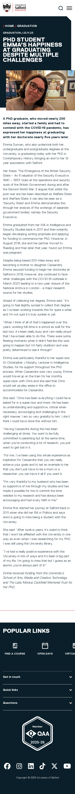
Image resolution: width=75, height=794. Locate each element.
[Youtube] (67, 766)
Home (9, 26)
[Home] (14, 11)
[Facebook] (7, 766)
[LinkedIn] (31, 766)
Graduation (27, 26)
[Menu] (69, 8)
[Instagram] (19, 766)
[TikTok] (42, 766)
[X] (54, 766)
